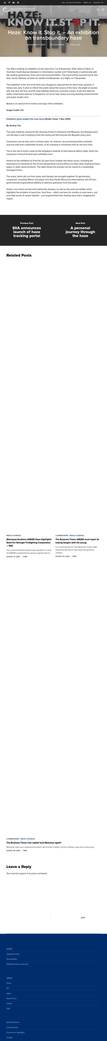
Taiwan (9, 1003)
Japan (9, 993)
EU (8, 988)
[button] (103, 9)
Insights (10, 1037)
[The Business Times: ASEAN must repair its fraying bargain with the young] (78, 395)
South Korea (11, 998)
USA (8, 1008)
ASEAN (9, 949)
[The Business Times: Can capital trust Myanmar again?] (53, 698)
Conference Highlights (16, 1032)
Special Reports (13, 1022)
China (9, 983)
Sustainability (12, 959)
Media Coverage (53, 25)
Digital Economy (13, 954)
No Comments (57, 44)
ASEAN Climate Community (17, 964)
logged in (23, 873)
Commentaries (61, 535)
